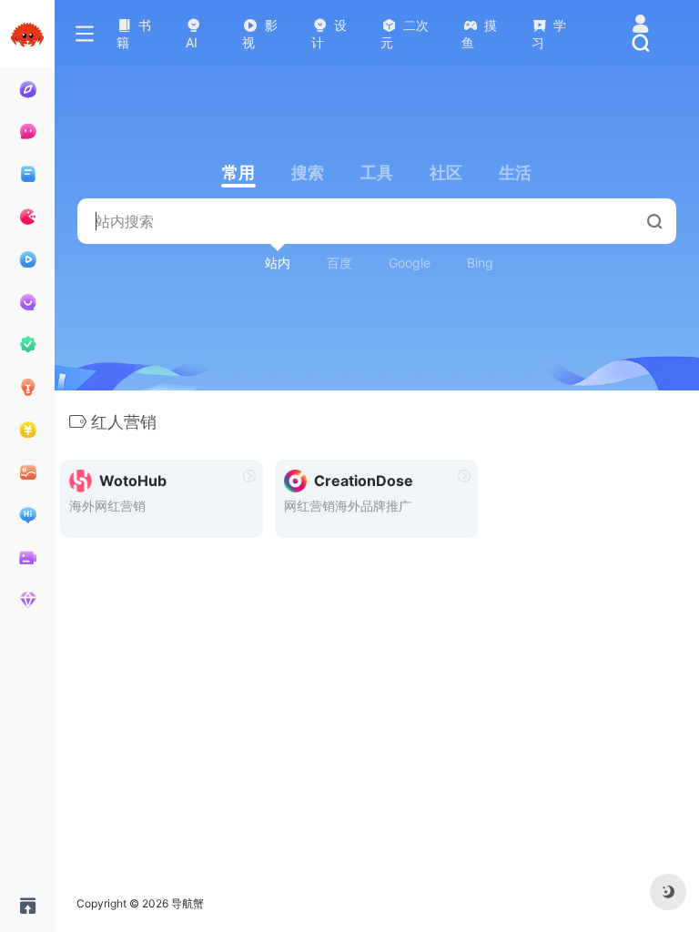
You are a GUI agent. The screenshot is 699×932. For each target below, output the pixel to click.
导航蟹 (187, 903)
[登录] (640, 25)
